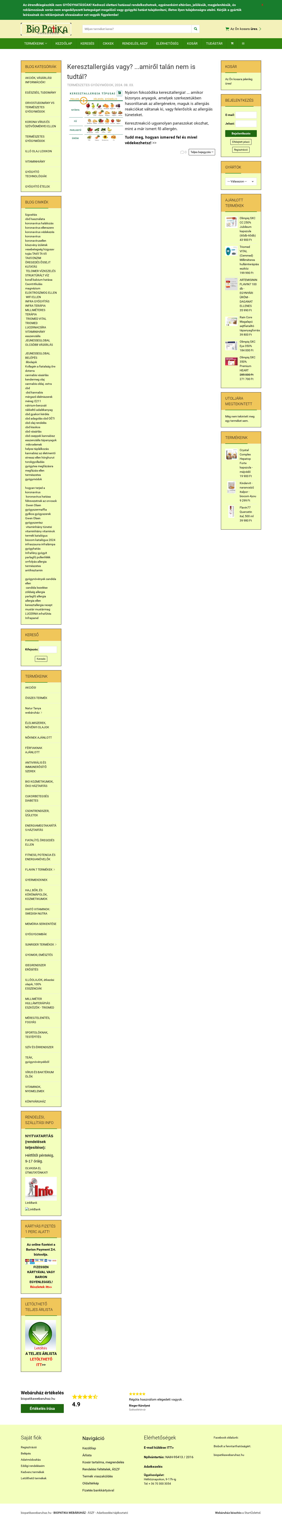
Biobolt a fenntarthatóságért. (232, 1446)
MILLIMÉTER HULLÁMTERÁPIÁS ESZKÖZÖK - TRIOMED (39, 1003)
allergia (42, 561)
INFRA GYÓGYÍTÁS (37, 301)
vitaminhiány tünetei (39, 527)
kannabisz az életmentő (40, 453)
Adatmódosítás (31, 1459)
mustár (29, 609)
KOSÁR (192, 43)
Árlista (87, 1455)
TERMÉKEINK (35, 43)
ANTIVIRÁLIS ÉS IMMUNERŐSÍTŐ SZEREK (36, 767)
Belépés (26, 1453)
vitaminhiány (33, 531)
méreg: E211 (33, 401)
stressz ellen (33, 457)
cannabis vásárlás (37, 375)
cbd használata (35, 219)
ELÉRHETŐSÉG (167, 43)
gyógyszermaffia (36, 509)
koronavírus (32, 236)
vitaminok (48, 531)
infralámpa (48, 544)
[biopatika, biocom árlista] (40, 1335)
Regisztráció (241, 149)
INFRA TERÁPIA (35, 305)
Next (259, 1401)
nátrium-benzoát (36, 405)
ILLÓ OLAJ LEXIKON (38, 151)
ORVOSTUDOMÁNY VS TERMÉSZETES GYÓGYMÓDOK (39, 107)
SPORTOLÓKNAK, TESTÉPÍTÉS (36, 1034)
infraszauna (33, 544)
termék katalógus (36, 535)
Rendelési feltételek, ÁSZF (101, 1469)
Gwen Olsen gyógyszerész (34, 520)
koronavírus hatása (38, 496)
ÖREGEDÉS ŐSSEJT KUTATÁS (38, 264)
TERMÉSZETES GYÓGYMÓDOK (35, 139)
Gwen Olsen (33, 505)
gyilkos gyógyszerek (38, 514)
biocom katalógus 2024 (40, 540)
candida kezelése (36, 587)
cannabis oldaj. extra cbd (38, 386)
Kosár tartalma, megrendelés (103, 1462)
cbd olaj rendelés (35, 422)
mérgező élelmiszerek (38, 396)
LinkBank (31, 1202)
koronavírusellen (35, 240)
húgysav (48, 249)
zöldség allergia (35, 592)
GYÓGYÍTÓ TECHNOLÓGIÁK (36, 174)
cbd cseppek (33, 435)
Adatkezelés (153, 1467)
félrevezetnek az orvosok (41, 501)
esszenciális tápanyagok (41, 440)
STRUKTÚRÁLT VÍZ (37, 275)
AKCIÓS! (30, 687)
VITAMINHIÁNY (35, 161)
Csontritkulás (33, 284)
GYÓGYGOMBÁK (36, 934)
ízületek (42, 245)
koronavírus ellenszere (39, 227)
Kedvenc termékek (32, 1472)
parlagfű (30, 557)
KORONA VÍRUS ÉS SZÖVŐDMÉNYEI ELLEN (40, 124)
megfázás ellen (34, 470)
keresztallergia (34, 605)
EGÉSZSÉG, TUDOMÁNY (40, 92)
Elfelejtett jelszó (241, 141)
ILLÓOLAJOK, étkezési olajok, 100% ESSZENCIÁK (39, 984)
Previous (123, 1401)
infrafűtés (45, 613)
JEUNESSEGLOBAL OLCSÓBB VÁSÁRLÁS (39, 342)
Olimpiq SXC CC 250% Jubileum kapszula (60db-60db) (248, 226)
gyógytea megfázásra (39, 466)
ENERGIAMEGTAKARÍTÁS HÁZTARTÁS (40, 828)
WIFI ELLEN (33, 297)
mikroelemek (34, 444)
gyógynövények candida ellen (40, 581)
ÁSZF (91, 1512)
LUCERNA (31, 613)
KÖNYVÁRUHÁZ (35, 1101)
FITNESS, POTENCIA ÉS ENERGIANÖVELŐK (40, 857)
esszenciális (32, 336)
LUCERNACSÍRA (35, 327)
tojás (28, 253)
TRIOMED (31, 323)
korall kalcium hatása (38, 279)
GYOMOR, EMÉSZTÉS (39, 954)
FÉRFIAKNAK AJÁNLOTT (33, 750)
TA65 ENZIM (33, 258)
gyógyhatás (32, 548)
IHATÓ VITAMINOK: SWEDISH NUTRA (37, 911)
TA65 (35, 253)
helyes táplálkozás (37, 448)
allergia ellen (33, 600)
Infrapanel (31, 618)
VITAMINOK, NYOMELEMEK (34, 1089)
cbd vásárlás (33, 431)
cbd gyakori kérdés (37, 414)
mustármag (42, 609)
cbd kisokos (32, 427)
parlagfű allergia (35, 596)
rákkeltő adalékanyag (39, 409)
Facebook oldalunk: (226, 1437)
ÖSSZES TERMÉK (36, 698)
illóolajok (31, 362)
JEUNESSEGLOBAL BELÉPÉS (37, 355)
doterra (30, 370)
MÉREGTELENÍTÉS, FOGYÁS (37, 1020)
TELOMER (32, 271)
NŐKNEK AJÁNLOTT (38, 737)
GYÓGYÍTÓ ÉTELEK (37, 186)
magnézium (32, 288)
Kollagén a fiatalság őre (40, 366)
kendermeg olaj (35, 379)
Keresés (41, 658)
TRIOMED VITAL (36, 318)
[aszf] (41, 1188)
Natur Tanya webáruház (33, 710)
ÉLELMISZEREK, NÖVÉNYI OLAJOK (37, 725)
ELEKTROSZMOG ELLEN (41, 292)
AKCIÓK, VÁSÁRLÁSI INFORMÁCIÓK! (38, 80)
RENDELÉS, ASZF (135, 43)
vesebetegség (34, 249)
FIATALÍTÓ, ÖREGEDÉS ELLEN (39, 842)
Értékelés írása (42, 1408)
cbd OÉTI (49, 418)
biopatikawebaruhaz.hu (229, 1455)
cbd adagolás (34, 418)
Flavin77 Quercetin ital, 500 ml (247, 512)
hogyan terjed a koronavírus (35, 490)
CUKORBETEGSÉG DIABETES (37, 798)
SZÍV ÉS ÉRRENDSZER (39, 1047)
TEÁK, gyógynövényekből (37, 1059)
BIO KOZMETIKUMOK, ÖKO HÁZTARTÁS (39, 784)
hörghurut (48, 457)
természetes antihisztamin (34, 568)
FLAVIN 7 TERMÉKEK (40, 869)
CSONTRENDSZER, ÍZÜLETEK (37, 813)
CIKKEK (108, 43)
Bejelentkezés (241, 133)
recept (48, 605)
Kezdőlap (89, 1448)
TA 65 (43, 253)
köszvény (31, 245)
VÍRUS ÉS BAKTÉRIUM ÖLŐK (39, 1074)
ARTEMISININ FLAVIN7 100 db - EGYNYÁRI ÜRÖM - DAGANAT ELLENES (248, 293)
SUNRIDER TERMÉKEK (40, 944)
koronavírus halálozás (39, 223)
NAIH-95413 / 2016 (168, 1457)
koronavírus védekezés (39, 232)
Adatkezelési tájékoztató (112, 1512)
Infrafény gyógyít (36, 553)
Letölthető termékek (33, 1478)
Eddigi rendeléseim (33, 1465)
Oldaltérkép (90, 1483)
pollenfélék (43, 557)
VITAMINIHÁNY (35, 331)
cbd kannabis (34, 392)
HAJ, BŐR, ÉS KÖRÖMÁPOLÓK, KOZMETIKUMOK (36, 895)
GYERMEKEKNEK (36, 880)
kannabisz (48, 435)
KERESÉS (87, 43)
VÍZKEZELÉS (47, 271)
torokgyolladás (34, 461)
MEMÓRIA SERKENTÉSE (40, 924)
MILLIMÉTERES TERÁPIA (35, 312)
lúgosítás (31, 214)
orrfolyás (31, 561)
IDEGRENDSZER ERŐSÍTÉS (35, 967)
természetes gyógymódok (33, 477)
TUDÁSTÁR (214, 43)
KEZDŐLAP (64, 43)
